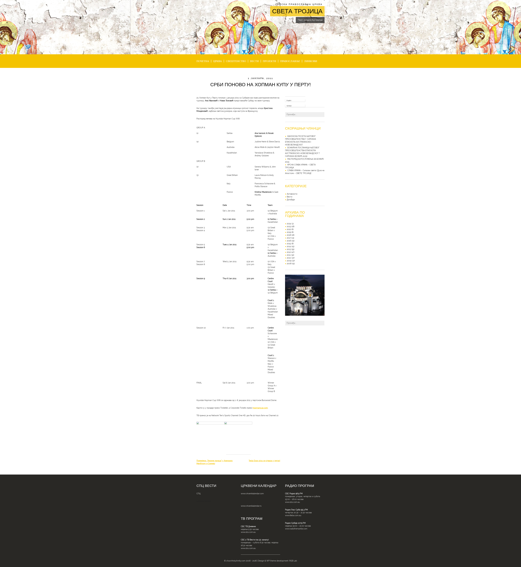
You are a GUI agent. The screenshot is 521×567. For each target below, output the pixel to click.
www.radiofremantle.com (296, 529)
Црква (217, 61)
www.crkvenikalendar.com (252, 493)
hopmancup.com (260, 408)
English (289, 100)
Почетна (202, 61)
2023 (289, 226)
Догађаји (291, 200)
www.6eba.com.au (293, 515)
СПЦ (198, 493)
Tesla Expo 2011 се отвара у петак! (264, 461)
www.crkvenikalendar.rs (251, 506)
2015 (289, 243)
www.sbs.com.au (248, 532)
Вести (254, 61)
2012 (289, 252)
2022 (289, 229)
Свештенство (236, 61)
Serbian (289, 106)
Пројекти (269, 61)
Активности (292, 194)
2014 (289, 246)
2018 (289, 235)
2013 (289, 249)
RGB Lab (293, 561)
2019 (289, 232)
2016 (289, 241)
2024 (289, 224)
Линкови (310, 61)
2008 (289, 263)
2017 (289, 238)
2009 (289, 261)
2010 (289, 258)
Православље (290, 61)
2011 (289, 255)
